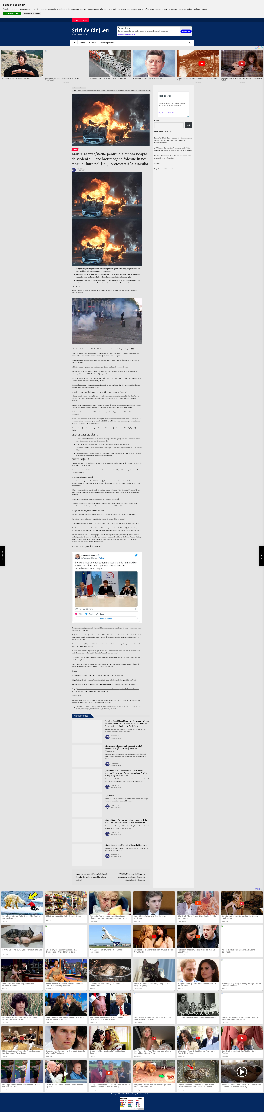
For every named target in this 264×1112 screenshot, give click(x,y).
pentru (138, 707)
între (105, 707)
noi (133, 707)
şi (102, 709)
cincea (79, 707)
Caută (156, 121)
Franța (74, 463)
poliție (78, 709)
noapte (128, 707)
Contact (92, 43)
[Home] (74, 43)
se (100, 709)
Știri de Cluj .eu (90, 30)
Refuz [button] (18, 13)
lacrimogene (114, 707)
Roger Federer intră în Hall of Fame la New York (126, 845)
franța (94, 707)
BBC (132, 349)
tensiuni (106, 709)
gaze (98, 707)
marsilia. (122, 707)
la (108, 707)
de (83, 707)
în (101, 707)
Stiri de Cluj (81, 169)
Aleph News (104, 691)
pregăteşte (85, 709)
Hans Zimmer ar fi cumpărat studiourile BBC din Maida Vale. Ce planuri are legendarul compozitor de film (103, 684)
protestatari (94, 709)
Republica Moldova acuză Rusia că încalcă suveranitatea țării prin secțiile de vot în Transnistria (123, 748)
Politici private (107, 43)
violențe (113, 709)
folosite (88, 707)
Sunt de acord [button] (9, 13)
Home (82, 43)
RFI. (88, 465)
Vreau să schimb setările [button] (31, 13)
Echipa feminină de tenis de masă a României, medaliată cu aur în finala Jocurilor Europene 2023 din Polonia (104, 680)
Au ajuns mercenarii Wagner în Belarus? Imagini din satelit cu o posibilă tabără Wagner (97, 675)
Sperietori (109, 795)
